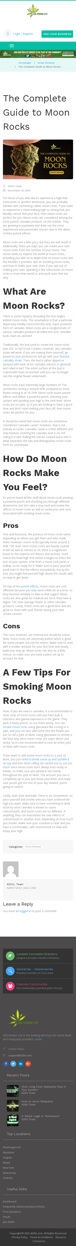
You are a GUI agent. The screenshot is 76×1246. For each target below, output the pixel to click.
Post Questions (12, 1211)
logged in (25, 911)
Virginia (7, 1157)
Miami (6, 1162)
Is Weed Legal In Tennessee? (40, 1116)
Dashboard (9, 1201)
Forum (6, 1216)
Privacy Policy (20, 1237)
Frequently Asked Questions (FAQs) (23, 1206)
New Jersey (9, 1172)
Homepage (25, 62)
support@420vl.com (20, 1055)
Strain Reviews (46, 62)
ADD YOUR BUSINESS (57, 34)
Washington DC (12, 1147)
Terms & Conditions (41, 1237)
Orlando (8, 1177)
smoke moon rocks (15, 727)
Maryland (8, 1152)
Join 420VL (9, 1221)
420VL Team (15, 884)
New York (8, 1167)
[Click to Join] (38, 54)
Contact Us (39, 1241)
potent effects (30, 586)
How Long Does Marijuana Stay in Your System (43, 1088)
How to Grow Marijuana (37, 1101)
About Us (60, 1237)
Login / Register (23, 34)
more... (39, 1039)
